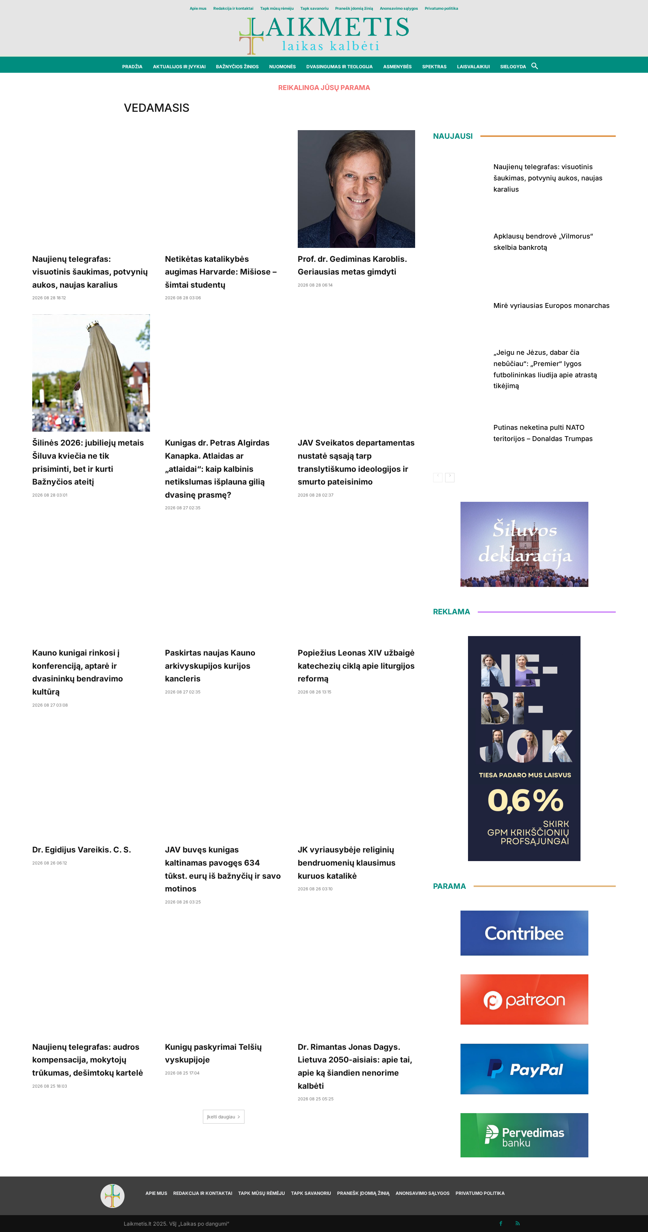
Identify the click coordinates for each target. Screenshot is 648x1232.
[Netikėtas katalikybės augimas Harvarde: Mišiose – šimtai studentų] (224, 189)
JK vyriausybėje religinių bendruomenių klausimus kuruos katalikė (347, 862)
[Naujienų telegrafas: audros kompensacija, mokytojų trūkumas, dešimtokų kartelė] (91, 977)
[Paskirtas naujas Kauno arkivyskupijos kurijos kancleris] (224, 583)
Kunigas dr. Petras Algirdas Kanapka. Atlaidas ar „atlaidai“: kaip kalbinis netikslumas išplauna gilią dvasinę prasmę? (217, 469)
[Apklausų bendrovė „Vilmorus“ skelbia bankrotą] (460, 240)
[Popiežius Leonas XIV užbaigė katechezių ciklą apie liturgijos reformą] (357, 583)
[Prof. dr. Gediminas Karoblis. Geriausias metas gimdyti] (357, 189)
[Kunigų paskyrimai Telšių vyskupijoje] (224, 977)
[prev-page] (437, 477)
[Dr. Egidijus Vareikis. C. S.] (91, 780)
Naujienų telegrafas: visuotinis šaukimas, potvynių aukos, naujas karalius (90, 272)
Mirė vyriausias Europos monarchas (552, 305)
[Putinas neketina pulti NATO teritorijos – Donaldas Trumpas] (460, 431)
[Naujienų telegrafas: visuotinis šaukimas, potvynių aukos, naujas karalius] (91, 189)
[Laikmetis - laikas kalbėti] (324, 35)
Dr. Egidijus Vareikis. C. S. (81, 849)
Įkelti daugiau (221, 1116)
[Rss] (517, 1223)
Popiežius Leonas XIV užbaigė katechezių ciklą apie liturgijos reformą (356, 665)
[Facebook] (500, 1223)
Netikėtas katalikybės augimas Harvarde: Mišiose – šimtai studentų (221, 272)
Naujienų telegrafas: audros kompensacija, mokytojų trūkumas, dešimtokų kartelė (87, 1059)
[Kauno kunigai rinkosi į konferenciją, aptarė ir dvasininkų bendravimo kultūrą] (91, 583)
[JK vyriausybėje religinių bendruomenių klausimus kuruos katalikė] (357, 780)
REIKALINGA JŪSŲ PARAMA (324, 88)
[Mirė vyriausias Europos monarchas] (460, 304)
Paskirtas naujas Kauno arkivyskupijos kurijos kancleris (210, 665)
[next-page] (449, 477)
